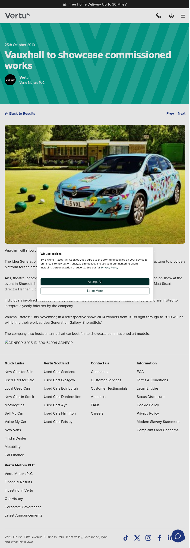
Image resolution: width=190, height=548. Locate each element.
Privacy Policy (109, 267)
